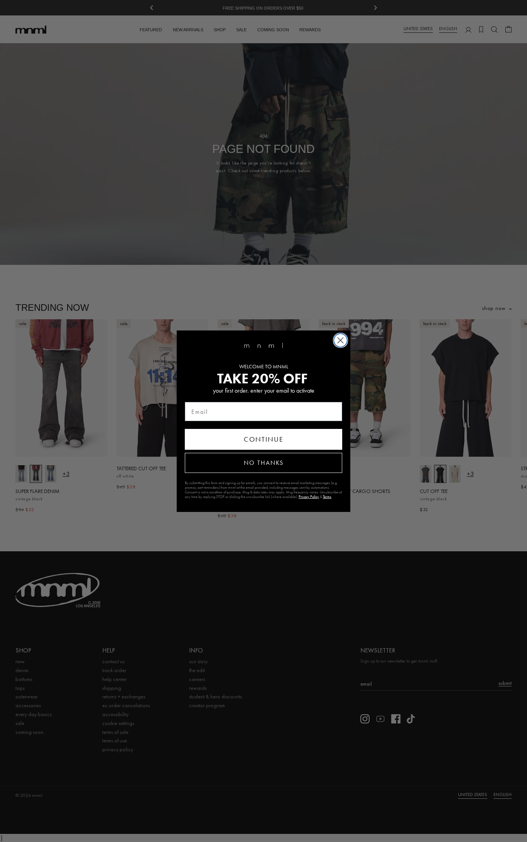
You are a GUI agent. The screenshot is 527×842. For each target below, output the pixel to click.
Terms (327, 497)
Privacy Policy (309, 497)
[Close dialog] (340, 340)
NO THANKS (264, 462)
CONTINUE (264, 439)
